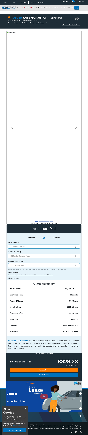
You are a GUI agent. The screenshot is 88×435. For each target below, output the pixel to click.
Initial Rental (13, 242)
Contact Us (63, 8)
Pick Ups (23, 2)
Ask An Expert (44, 375)
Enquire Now (44, 370)
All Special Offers (28, 8)
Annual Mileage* (14, 261)
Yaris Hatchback (41, 23)
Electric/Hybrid (38, 2)
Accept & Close (15, 430)
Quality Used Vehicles (43, 8)
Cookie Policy (16, 425)
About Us (55, 8)
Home (18, 8)
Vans (13, 2)
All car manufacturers (21, 23)
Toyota (32, 23)
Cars (5, 2)
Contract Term (14, 252)
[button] (12, 127)
